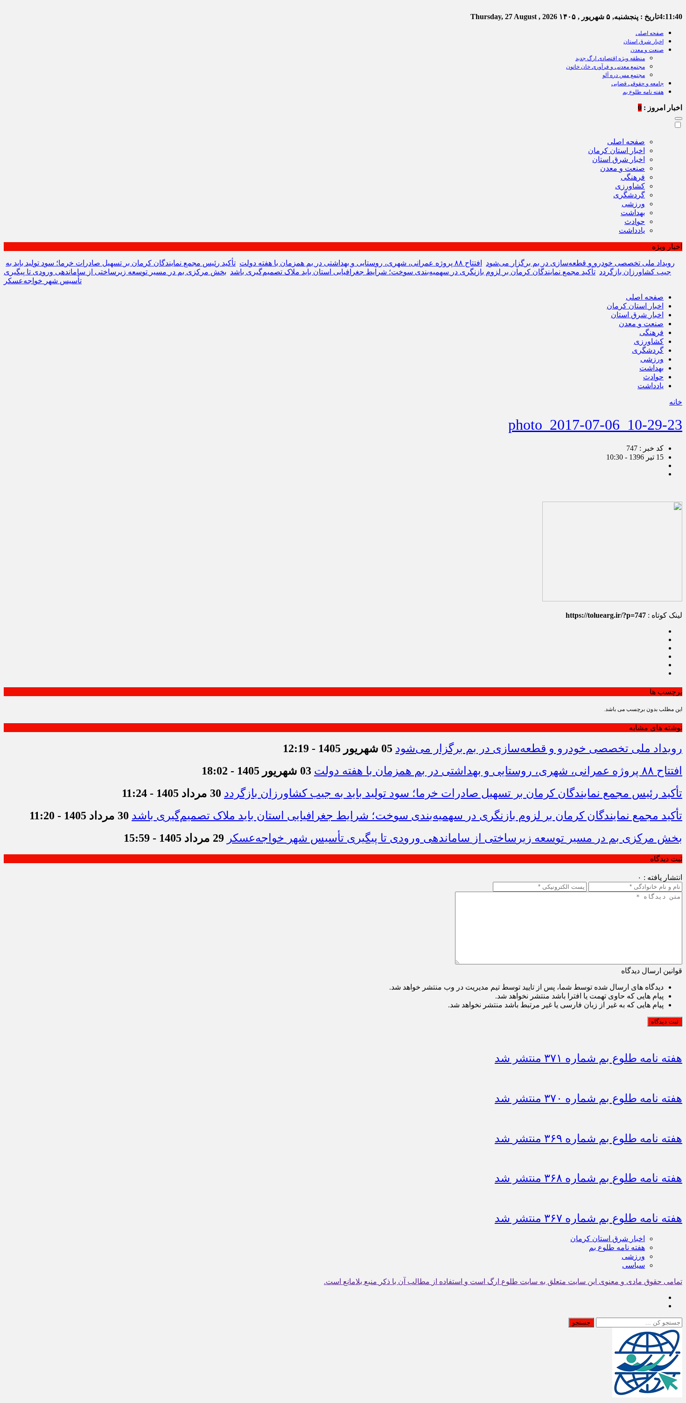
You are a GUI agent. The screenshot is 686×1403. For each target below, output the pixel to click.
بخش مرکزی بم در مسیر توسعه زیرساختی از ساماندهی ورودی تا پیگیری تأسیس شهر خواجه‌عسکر (454, 838)
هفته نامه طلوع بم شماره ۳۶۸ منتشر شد (588, 1178)
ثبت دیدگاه (665, 1021)
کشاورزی (630, 186)
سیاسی (633, 1265)
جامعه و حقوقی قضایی (637, 83)
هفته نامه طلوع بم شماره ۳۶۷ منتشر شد (588, 1218)
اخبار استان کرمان (616, 150)
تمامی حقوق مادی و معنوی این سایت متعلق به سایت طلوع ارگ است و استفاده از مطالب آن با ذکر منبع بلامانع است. (503, 1281)
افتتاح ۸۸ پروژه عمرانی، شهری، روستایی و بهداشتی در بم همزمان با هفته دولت (360, 263)
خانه (675, 402)
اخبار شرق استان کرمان (607, 1238)
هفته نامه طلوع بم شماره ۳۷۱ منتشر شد (588, 1058)
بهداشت (633, 212)
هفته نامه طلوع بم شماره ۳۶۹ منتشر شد (588, 1138)
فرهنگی (633, 177)
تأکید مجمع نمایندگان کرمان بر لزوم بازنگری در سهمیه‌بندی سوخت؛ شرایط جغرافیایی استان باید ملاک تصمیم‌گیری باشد (412, 272)
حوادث (634, 221)
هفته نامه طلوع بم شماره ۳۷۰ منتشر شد (588, 1098)
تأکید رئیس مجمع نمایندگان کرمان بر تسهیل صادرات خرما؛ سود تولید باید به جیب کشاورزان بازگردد (453, 793)
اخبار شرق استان (643, 41)
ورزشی (633, 204)
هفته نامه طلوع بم (643, 92)
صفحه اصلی (650, 33)
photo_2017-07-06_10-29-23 (595, 424)
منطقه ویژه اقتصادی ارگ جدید (610, 58)
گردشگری (629, 195)
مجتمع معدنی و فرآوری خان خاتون (605, 66)
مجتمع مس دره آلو (623, 75)
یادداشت (632, 230)
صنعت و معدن (647, 50)
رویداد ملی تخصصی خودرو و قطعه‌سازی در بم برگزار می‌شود (580, 263)
